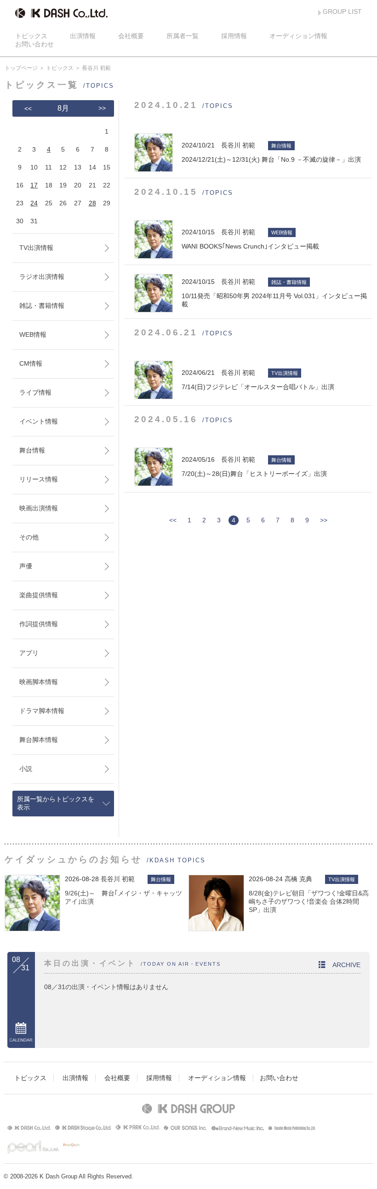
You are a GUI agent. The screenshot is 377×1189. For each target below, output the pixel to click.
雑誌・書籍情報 (41, 305)
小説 (25, 768)
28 (92, 203)
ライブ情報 (35, 392)
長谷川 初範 (118, 879)
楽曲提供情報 (38, 595)
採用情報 (234, 36)
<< (173, 520)
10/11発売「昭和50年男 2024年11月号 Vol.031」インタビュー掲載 (274, 293)
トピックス (31, 36)
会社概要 (131, 36)
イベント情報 (38, 421)
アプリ (29, 653)
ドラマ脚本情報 (41, 710)
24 (34, 203)
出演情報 (83, 36)
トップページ (21, 68)
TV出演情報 (36, 247)
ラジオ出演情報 (41, 276)
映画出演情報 (38, 508)
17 (34, 185)
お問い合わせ (34, 44)
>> (323, 520)
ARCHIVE (346, 964)
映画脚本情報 (38, 681)
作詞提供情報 (38, 624)
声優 (25, 566)
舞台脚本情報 (38, 739)
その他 (29, 537)
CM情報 (30, 363)
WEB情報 (32, 334)
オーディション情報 (298, 36)
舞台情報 (32, 450)
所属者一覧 (182, 36)
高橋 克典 (298, 879)
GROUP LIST (342, 11)
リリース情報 (38, 479)
